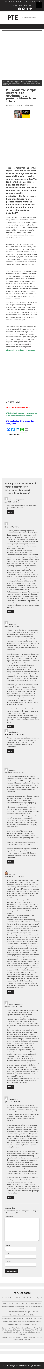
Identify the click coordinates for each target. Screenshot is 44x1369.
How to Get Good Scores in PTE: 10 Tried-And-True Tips (22, 1303)
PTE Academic (11, 105)
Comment (9, 1217)
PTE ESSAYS (22, 105)
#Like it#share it (13, 434)
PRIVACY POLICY (17, 5)
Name (8, 1245)
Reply (10, 512)
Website (9, 1261)
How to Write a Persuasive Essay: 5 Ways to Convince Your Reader (22, 1307)
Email (8, 1253)
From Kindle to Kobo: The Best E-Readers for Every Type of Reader (22, 1299)
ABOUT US (7, 1)
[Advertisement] (22, 56)
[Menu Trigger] (39, 5)
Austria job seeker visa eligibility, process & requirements (22, 1318)
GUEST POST (27, 5)
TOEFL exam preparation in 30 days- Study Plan (22, 1312)
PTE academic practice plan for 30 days (22, 1315)
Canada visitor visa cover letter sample (22, 1325)
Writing (31, 105)
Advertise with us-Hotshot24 (21, 1)
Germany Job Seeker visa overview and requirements (22, 1321)
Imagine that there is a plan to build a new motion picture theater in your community (22, 1338)
